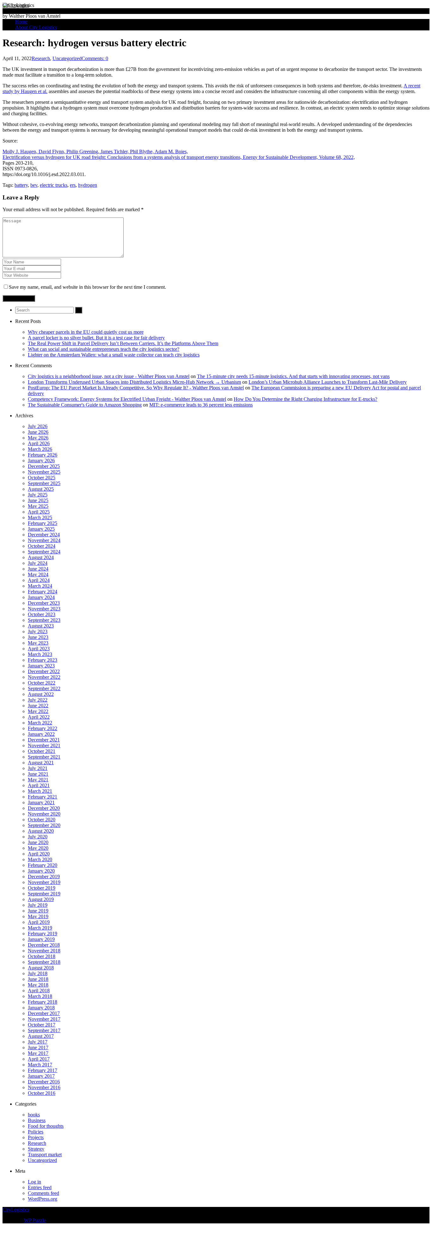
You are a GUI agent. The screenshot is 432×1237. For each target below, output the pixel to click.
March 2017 (40, 1064)
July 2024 (37, 563)
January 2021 (41, 802)
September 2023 (44, 620)
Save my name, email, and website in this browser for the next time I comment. (87, 287)
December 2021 (44, 739)
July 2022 (37, 700)
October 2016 (41, 1093)
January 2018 (41, 1007)
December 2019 (44, 876)
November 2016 (44, 1087)
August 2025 (41, 489)
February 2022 (42, 728)
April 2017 (39, 1059)
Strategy (36, 1149)
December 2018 (44, 945)
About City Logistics (36, 27)
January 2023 (41, 665)
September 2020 (44, 825)
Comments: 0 (95, 58)
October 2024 (41, 546)
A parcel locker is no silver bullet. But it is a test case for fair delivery (96, 337)
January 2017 (41, 1076)
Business (37, 1120)
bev (33, 185)
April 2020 (39, 853)
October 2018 (41, 956)
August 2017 (41, 1036)
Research (41, 58)
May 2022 (38, 711)
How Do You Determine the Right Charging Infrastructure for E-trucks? (305, 399)
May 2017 (38, 1053)
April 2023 (39, 648)
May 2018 (38, 985)
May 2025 (38, 506)
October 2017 (41, 1024)
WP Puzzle (35, 1220)
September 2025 (44, 483)
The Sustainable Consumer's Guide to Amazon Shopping (85, 404)
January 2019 (41, 939)
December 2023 (44, 603)
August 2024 (41, 557)
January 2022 (41, 734)
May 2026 (38, 437)
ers (73, 185)
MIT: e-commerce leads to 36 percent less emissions (201, 404)
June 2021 (38, 774)
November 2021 (44, 745)
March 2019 (40, 928)
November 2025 (44, 472)
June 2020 (38, 842)
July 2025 (37, 494)
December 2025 (44, 466)
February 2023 (42, 660)
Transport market (45, 1154)
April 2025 (39, 511)
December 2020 (44, 808)
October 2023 (41, 614)
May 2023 (38, 643)
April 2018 (39, 990)
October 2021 (41, 751)
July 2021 (37, 768)
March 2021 (40, 791)
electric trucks (53, 185)
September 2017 (44, 1030)
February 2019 (42, 933)
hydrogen (87, 185)
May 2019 (38, 916)
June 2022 (38, 705)
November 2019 (44, 882)
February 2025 (42, 523)
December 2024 (44, 534)
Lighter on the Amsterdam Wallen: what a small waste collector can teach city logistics (114, 354)
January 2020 (41, 871)
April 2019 (39, 922)
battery (21, 185)
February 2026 (42, 455)
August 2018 (41, 967)
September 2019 (44, 893)
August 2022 (41, 694)
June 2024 (38, 568)
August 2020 (41, 831)
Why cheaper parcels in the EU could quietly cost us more (86, 332)
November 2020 (44, 814)
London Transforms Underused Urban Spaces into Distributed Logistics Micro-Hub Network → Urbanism (134, 382)
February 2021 (42, 796)
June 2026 (38, 432)
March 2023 (40, 654)
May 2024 (38, 574)
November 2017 (44, 1019)
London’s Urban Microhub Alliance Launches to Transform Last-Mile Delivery (328, 382)
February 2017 (42, 1070)
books (34, 1114)
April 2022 (39, 717)
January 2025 (41, 529)
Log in (34, 1181)
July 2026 (37, 426)
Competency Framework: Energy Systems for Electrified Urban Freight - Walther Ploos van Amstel (127, 399)
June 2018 (38, 979)
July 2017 (37, 1042)
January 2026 (41, 460)
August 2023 (41, 625)
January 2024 (41, 597)
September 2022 (44, 688)
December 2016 (44, 1081)
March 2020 (40, 859)
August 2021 (41, 762)
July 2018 (37, 973)
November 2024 (44, 540)
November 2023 (44, 608)
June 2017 (38, 1047)
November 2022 (44, 677)
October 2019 (41, 888)
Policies (35, 1131)
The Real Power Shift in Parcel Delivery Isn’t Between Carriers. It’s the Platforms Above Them (123, 343)
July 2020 (37, 836)
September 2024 (44, 551)
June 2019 (38, 910)
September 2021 (44, 757)
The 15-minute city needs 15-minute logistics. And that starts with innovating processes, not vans (293, 376)
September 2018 (44, 962)
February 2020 (42, 865)
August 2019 (41, 899)
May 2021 (38, 779)
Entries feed (40, 1187)
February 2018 (42, 1002)
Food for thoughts (46, 1126)
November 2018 (44, 950)
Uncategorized (67, 58)
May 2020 (38, 848)
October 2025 (41, 477)
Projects (36, 1137)
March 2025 (40, 517)
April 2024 (39, 580)
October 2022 (41, 682)
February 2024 (42, 591)
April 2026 (39, 443)
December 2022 (44, 671)
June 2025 (38, 500)
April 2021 (39, 785)
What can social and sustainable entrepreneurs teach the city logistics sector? (103, 349)
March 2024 (40, 586)
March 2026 (40, 449)
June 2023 (38, 637)
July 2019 (37, 905)
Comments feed (43, 1193)
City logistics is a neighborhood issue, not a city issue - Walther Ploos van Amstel (108, 376)
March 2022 (40, 722)
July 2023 (37, 631)
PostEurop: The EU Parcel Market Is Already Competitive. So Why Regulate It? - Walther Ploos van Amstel (136, 387)
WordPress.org (42, 1199)
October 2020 (41, 819)
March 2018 (40, 996)
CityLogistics (16, 5)
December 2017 (44, 1013)
